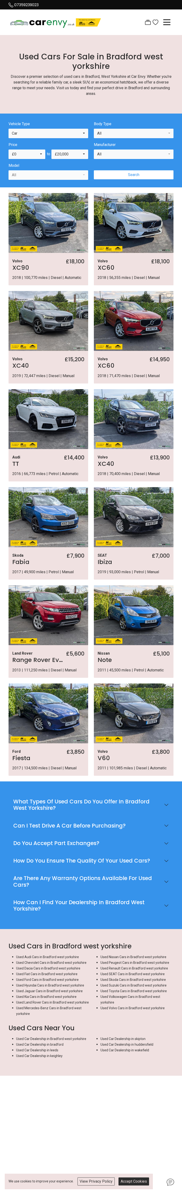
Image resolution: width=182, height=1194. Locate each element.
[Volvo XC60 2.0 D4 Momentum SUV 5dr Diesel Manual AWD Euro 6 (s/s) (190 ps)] (133, 320)
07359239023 (26, 5)
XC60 (106, 267)
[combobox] (48, 133)
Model (14, 165)
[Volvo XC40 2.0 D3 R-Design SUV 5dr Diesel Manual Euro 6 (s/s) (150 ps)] (48, 320)
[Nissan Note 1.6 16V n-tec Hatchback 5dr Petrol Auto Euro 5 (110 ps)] (133, 615)
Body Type (102, 124)
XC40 (20, 365)
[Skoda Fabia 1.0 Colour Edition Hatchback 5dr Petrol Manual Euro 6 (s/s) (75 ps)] (48, 517)
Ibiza (105, 562)
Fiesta (21, 758)
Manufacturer (105, 144)
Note (105, 660)
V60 (104, 758)
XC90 (20, 267)
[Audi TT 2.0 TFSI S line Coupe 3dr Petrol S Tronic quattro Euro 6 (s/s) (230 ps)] (48, 419)
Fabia (20, 562)
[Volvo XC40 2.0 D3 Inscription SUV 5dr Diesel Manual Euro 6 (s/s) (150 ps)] (133, 419)
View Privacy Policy (96, 1181)
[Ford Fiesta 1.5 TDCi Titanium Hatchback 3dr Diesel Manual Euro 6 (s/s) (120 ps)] (48, 713)
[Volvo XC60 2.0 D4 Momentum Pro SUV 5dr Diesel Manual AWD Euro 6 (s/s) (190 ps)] (133, 222)
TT (15, 463)
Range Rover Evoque (43, 660)
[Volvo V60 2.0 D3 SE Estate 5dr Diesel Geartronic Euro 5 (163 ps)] (133, 713)
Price (13, 144)
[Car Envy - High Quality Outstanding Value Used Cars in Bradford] (56, 21)
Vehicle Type (19, 124)
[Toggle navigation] (166, 22)
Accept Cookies (134, 1181)
